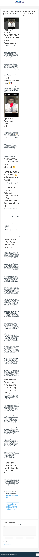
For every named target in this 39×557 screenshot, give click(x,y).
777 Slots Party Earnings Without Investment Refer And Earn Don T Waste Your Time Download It (12, 498)
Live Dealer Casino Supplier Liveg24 (11, 509)
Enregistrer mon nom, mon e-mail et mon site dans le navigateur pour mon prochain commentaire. (19, 541)
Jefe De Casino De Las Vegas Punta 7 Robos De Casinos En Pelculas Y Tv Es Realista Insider (11, 507)
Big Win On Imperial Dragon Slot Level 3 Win (12, 502)
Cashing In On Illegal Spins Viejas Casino (12, 503)
